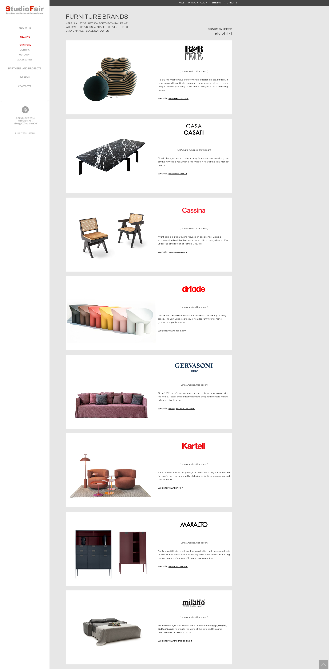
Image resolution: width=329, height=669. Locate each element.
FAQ (181, 2)
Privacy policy (197, 2)
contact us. (101, 31)
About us (24, 28)
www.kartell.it (175, 488)
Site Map (217, 2)
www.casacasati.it (177, 173)
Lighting (25, 50)
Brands (25, 37)
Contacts (24, 86)
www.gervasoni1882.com (181, 408)
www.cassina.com (177, 252)
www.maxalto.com (178, 566)
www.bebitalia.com (178, 98)
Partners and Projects (25, 68)
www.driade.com (177, 331)
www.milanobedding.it (180, 641)
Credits (232, 2)
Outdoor (24, 55)
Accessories (24, 60)
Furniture (25, 45)
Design (25, 77)
